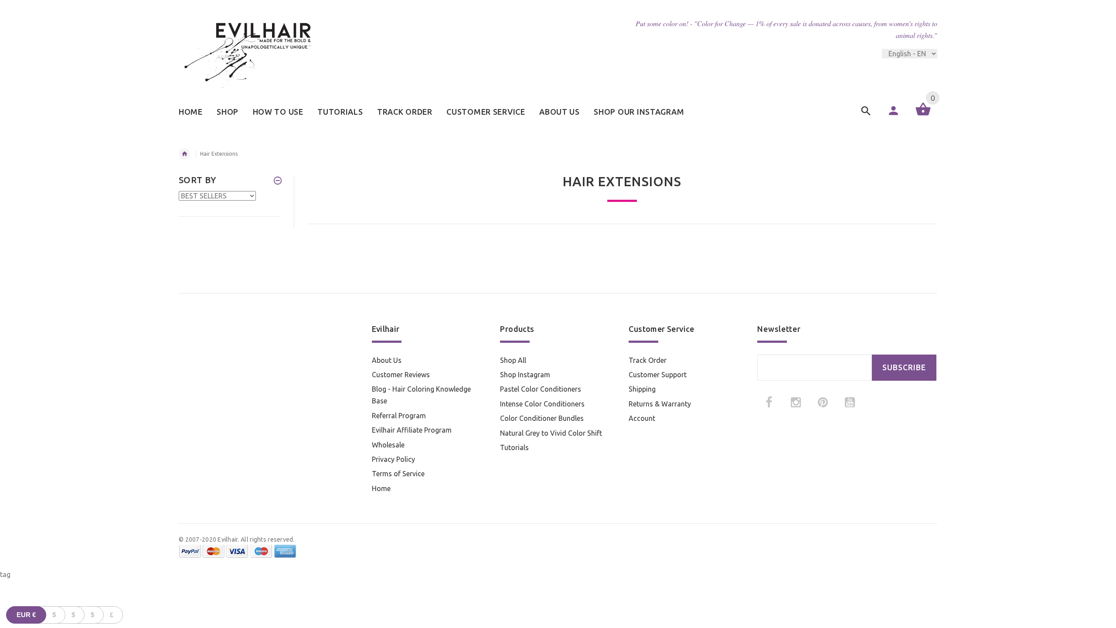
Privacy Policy (393, 459)
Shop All (513, 360)
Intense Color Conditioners (542, 404)
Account (642, 418)
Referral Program (399, 416)
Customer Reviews (401, 375)
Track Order (648, 360)
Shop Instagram (525, 375)
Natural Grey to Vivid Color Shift (551, 433)
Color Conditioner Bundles (542, 418)
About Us (386, 360)
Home (381, 488)
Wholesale (388, 445)
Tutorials (514, 447)
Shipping (642, 389)
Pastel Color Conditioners (540, 389)
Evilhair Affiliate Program (412, 430)
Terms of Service (398, 474)
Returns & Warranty (660, 404)
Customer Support (658, 375)
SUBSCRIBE (904, 367)
